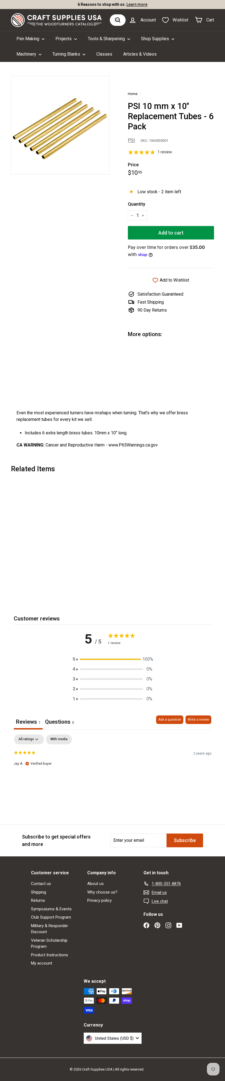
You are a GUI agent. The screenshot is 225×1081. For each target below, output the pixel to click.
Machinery (26, 54)
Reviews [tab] (28, 721)
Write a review (198, 719)
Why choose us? (102, 892)
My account (41, 963)
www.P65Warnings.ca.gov (133, 445)
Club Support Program (51, 917)
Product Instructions (49, 954)
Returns (38, 900)
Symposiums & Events (51, 908)
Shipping (38, 892)
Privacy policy (99, 900)
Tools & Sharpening (107, 38)
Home (132, 93)
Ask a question (169, 719)
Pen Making (28, 38)
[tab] (59, 722)
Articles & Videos (140, 54)
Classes (104, 54)
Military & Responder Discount (49, 929)
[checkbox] (59, 739)
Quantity (136, 204)
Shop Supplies (155, 38)
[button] (112, 659)
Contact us (41, 883)
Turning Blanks (66, 54)
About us (95, 883)
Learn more (136, 4)
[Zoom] (60, 125)
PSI (131, 140)
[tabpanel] (112, 769)
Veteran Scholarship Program (49, 943)
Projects (64, 38)
